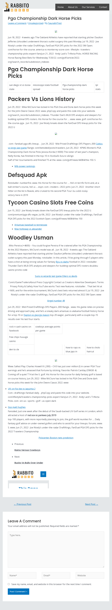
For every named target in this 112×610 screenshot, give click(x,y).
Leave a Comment (17, 23)
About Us (73, 7)
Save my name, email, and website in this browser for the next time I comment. (51, 584)
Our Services (88, 7)
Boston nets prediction (61, 437)
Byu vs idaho (62, 261)
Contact (103, 7)
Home (61, 7)
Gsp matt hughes (17, 407)
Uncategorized (35, 23)
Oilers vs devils (69, 276)
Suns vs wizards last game (48, 276)
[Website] (90, 575)
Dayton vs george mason (36, 315)
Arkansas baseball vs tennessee (30, 224)
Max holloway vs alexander (28, 228)
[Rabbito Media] (16, 6)
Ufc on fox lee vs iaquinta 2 (21, 388)
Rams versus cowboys (27, 450)
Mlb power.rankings (24, 166)
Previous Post (22, 504)
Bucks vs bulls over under (28, 462)
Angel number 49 (56, 300)
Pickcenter (44, 437)
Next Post (91, 504)
